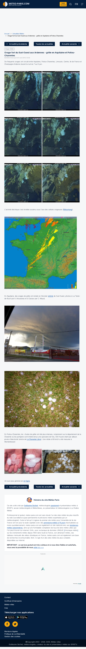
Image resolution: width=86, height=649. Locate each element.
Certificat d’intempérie (13, 601)
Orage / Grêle (9, 49)
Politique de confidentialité (14, 634)
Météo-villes (9, 604)
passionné (55, 505)
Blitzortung (67, 209)
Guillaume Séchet (31, 505)
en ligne (26, 481)
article (50, 296)
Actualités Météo (18, 34)
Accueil (6, 34)
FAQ (6, 608)
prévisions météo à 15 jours (54, 523)
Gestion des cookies (12, 636)
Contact (7, 597)
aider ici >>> (39, 547)
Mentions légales (11, 631)
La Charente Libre (34, 439)
